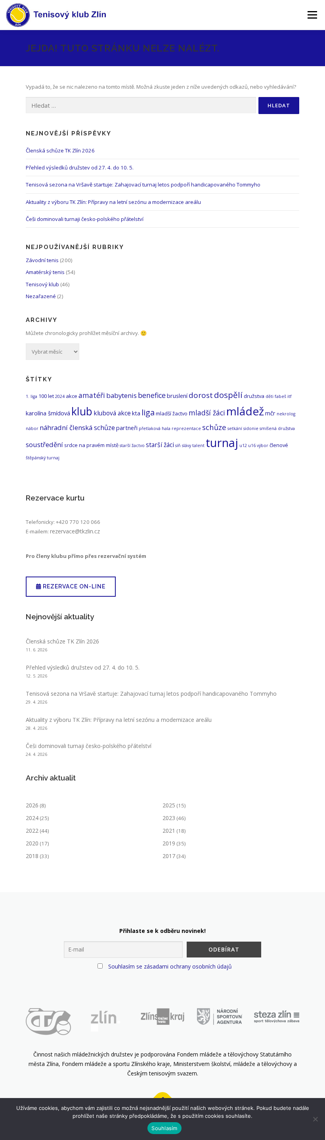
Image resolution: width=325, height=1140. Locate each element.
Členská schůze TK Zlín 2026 (60, 150)
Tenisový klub (42, 284)
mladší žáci (207, 412)
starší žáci (160, 444)
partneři (127, 428)
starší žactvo (132, 445)
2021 (168, 830)
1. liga (31, 396)
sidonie (250, 428)
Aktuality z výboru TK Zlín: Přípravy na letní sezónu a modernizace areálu (113, 202)
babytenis (121, 395)
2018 (32, 856)
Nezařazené (41, 296)
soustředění (44, 444)
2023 (168, 818)
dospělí (228, 394)
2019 (168, 843)
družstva (254, 396)
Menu (312, 14)
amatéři (91, 395)
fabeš (280, 396)
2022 (32, 830)
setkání (235, 428)
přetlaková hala (154, 428)
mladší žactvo (171, 413)
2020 (32, 843)
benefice (152, 395)
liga (148, 412)
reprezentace (186, 428)
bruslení (177, 396)
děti (269, 396)
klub (81, 411)
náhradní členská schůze (77, 427)
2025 (168, 805)
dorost (201, 395)
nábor (32, 428)
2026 (32, 805)
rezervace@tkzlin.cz (75, 531)
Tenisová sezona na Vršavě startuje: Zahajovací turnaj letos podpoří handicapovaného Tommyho (143, 184)
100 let (46, 396)
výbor (262, 445)
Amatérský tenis (45, 272)
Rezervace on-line (73, 586)
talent (198, 445)
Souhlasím (164, 1128)
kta (136, 413)
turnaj (222, 443)
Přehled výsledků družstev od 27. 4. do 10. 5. (80, 167)
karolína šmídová (48, 413)
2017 (168, 856)
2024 (60, 396)
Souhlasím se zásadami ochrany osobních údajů (170, 966)
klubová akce (112, 413)
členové (279, 445)
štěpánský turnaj (42, 458)
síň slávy (183, 445)
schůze (214, 427)
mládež (245, 411)
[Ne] (315, 1119)
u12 (243, 445)
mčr (270, 413)
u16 (252, 445)
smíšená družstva (277, 428)
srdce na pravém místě (91, 445)
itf (289, 396)
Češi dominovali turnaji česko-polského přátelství (84, 219)
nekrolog (286, 414)
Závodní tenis (42, 260)
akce (71, 396)
